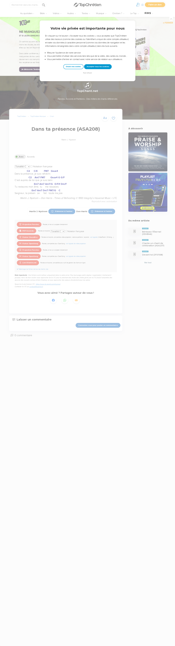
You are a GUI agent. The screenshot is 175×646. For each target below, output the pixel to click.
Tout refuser (87, 73)
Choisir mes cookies (73, 67)
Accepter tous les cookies (98, 67)
